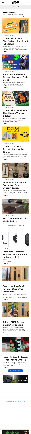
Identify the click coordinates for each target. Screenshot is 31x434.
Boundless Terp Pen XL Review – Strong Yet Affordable (14, 289)
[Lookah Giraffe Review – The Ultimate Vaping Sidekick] (15, 98)
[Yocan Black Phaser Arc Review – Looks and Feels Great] (15, 62)
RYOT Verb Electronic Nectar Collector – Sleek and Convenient (15, 254)
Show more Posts (15, 371)
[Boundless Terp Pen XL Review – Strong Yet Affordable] (15, 273)
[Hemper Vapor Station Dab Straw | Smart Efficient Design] (15, 170)
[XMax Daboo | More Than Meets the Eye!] (15, 206)
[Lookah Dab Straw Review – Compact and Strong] (15, 134)
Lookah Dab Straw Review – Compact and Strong (14, 149)
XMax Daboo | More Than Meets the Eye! (15, 220)
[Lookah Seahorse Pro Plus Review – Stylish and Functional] (15, 25)
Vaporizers (6, 248)
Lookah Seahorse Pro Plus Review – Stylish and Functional (15, 41)
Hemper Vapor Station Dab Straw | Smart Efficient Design (14, 185)
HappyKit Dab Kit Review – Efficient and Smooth (15, 358)
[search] (28, 2)
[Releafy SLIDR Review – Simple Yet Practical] (15, 309)
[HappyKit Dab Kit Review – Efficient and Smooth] (15, 344)
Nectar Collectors (8, 35)
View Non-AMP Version (20, 401)
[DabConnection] (15, 2)
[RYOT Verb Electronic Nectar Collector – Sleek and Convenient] (15, 239)
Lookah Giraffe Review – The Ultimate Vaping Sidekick (15, 113)
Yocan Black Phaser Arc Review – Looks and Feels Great (15, 77)
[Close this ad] (30, 428)
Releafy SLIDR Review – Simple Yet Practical (14, 323)
